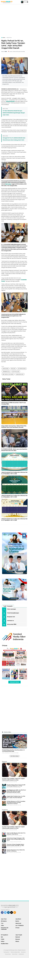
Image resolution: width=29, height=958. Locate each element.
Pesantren (5, 809)
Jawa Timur (4, 918)
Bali (2, 937)
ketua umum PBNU (11, 624)
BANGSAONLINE (10, 101)
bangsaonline (5, 368)
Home (4, 37)
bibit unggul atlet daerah (8, 374)
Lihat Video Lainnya (14, 756)
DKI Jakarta (4, 921)
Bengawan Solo (11, 616)
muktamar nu (10, 620)
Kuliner (2, 941)
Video (2, 925)
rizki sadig (13, 368)
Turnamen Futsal (6, 371)
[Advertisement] (14, 19)
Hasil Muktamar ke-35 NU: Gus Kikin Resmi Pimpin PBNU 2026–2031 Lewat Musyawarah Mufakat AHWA (16, 791)
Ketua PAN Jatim (15, 371)
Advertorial (18, 923)
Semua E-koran (14, 682)
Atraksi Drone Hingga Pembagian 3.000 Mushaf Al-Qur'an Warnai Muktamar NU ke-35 (16, 839)
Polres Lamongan (11, 609)
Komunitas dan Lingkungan (4, 928)
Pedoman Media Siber (15, 952)
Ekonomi (18, 939)
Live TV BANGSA (20, 925)
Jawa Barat (18, 918)
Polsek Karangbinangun (13, 612)
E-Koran (4, 645)
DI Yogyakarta (4, 934)
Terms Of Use (14, 954)
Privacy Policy (8, 954)
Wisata (17, 941)
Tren (2, 923)
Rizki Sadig (8, 184)
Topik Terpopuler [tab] (8, 606)
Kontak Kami (21, 954)
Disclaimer (23, 952)
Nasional (4, 761)
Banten (17, 921)
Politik (2, 939)
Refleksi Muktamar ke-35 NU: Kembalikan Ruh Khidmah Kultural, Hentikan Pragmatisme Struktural (16, 802)
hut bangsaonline (22, 368)
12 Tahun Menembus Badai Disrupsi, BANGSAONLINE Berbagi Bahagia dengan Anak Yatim (14, 113)
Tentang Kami (6, 952)
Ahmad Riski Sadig (19, 374)
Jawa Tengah (19, 934)
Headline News (4, 943)
